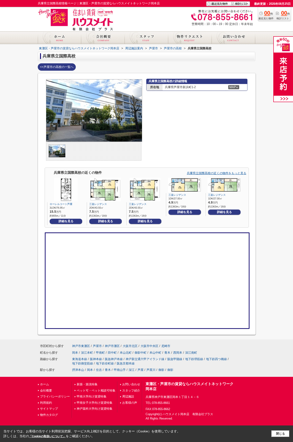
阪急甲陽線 (174, 359)
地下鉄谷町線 (105, 363)
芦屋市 (97, 346)
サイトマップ (49, 408)
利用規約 (46, 402)
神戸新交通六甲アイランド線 (145, 359)
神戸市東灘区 (81, 346)
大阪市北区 (130, 346)
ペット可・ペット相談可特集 (96, 390)
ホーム (44, 384)
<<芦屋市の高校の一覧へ (56, 67)
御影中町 (140, 352)
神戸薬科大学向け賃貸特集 (94, 408)
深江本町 (87, 352)
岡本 (75, 352)
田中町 (112, 352)
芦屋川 (150, 370)
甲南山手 (120, 370)
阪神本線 (96, 359)
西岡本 (177, 352)
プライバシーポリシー (55, 396)
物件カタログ (49, 415)
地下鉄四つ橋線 (216, 359)
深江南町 (191, 352)
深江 (132, 370)
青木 (167, 352)
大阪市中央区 (149, 346)
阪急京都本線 (126, 363)
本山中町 (155, 352)
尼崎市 (165, 346)
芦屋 (141, 370)
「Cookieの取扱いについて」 (47, 436)
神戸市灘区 (112, 346)
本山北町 (126, 352)
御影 (161, 370)
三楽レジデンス (98, 204)
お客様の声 (129, 402)
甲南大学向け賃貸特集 (91, 396)
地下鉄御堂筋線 (82, 363)
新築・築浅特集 (87, 384)
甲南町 (100, 352)
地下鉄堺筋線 (194, 359)
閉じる (280, 433)
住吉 (99, 370)
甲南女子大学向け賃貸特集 (94, 402)
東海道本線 (79, 359)
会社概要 (46, 390)
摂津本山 (78, 370)
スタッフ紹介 (131, 390)
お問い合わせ (131, 384)
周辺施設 (128, 396)
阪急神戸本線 (114, 359)
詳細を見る (66, 221)
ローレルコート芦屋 (61, 204)
